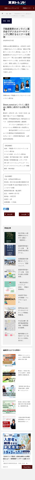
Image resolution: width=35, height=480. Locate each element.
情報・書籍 (6, 21)
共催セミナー (27, 8)
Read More (27, 467)
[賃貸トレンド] (17, 2)
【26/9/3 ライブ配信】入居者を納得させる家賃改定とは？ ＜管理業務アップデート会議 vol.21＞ (16, 458)
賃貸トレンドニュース (11, 8)
